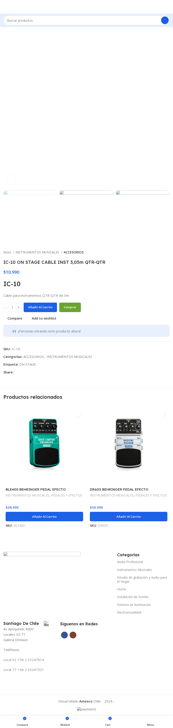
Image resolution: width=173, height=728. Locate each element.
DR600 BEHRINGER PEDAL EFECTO (119, 489)
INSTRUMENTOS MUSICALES (38, 252)
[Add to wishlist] (77, 413)
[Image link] (42, 564)
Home (121, 589)
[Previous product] (158, 252)
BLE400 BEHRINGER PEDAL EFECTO (36, 489)
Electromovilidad (129, 612)
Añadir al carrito (40, 307)
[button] (44, 516)
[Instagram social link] (73, 635)
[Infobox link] (26, 623)
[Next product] (167, 252)
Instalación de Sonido (132, 597)
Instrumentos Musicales (134, 570)
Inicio (7, 252)
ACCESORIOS (74, 252)
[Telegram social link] (22, 372)
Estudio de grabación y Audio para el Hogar (142, 579)
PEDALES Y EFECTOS (66, 495)
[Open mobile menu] (5, 6)
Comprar (70, 307)
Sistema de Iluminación (134, 605)
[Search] (165, 20)
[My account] (168, 6)
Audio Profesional (130, 562)
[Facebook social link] (17, 372)
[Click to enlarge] (11, 180)
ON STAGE (27, 364)
